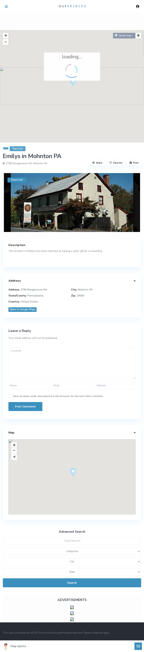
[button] (80, 88)
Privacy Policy (70, 633)
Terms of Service (93, 633)
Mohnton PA (40, 163)
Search (72, 583)
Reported (17, 148)
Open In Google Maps (22, 309)
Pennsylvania (35, 295)
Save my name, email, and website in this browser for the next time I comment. (58, 396)
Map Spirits (18, 646)
